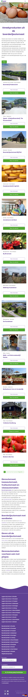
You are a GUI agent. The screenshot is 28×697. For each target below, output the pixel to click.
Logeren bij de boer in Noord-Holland (11, 612)
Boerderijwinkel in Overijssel (9, 644)
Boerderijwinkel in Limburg (8, 637)
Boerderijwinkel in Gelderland (9, 633)
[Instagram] (8, 691)
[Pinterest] (5, 694)
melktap (8, 570)
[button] (2, 12)
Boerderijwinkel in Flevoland (9, 628)
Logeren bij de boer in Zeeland (9, 622)
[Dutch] (23, 695)
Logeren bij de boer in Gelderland (10, 603)
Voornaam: (4, 657)
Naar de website (14, 93)
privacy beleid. (6, 683)
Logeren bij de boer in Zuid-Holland (10, 619)
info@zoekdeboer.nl (21, 693)
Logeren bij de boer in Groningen (10, 605)
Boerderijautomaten (7, 490)
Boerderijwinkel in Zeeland (8, 651)
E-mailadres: (5, 664)
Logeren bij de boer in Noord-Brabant (11, 610)
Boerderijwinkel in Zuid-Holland (9, 649)
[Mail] (8, 694)
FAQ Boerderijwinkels (7, 653)
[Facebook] (5, 691)
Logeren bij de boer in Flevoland (10, 599)
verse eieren (5, 540)
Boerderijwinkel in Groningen (9, 635)
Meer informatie (14, 89)
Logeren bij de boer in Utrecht (9, 617)
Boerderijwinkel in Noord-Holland (10, 642)
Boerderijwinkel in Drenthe (8, 626)
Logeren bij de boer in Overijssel (10, 615)
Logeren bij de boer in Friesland (9, 601)
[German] (26, 695)
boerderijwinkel (8, 499)
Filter (4, 62)
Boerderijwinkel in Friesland (9, 630)
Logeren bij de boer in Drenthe (9, 596)
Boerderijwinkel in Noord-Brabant (10, 640)
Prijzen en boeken (14, 431)
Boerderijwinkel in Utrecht (8, 647)
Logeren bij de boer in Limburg (9, 608)
